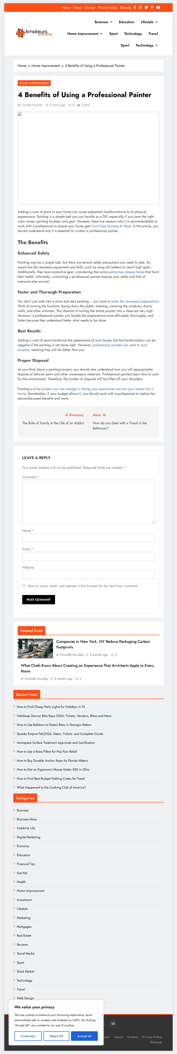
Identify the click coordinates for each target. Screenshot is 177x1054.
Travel (153, 33)
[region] (56, 1022)
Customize (28, 1036)
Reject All (56, 1036)
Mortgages (24, 926)
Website (28, 567)
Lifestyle (147, 21)
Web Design (25, 998)
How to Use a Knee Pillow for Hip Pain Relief (47, 751)
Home (66, 7)
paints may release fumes (126, 271)
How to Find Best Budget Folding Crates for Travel (51, 778)
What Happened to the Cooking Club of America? (51, 787)
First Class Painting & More (111, 226)
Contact (90, 7)
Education (126, 21)
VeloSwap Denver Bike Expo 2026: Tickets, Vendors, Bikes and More (64, 715)
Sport (113, 33)
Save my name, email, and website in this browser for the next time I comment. (83, 586)
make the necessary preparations (134, 301)
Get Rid (22, 873)
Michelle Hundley (72, 655)
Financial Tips (26, 864)
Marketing (24, 917)
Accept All (84, 1036)
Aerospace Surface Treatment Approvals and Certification (56, 742)
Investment (24, 899)
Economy (23, 846)
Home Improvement (82, 33)
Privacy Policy (107, 7)
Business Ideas (27, 819)
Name (28, 530)
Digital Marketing (29, 837)
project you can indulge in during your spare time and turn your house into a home (85, 391)
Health (21, 882)
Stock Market (25, 971)
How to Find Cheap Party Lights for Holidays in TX (51, 706)
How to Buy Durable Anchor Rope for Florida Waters (52, 760)
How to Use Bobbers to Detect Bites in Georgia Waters (54, 724)
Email (27, 549)
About (77, 7)
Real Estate (24, 935)
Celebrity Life (26, 828)
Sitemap (125, 7)
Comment (30, 477)
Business (101, 21)
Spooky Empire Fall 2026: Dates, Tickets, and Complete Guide (60, 733)
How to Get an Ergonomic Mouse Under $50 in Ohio (53, 769)
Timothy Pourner (32, 105)
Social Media (25, 953)
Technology (133, 33)
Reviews (22, 944)
